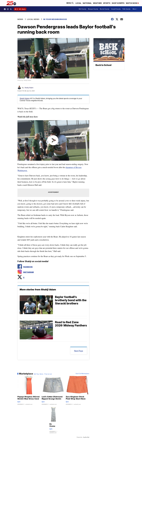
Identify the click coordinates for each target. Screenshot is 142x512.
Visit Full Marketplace (82, 373)
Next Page (78, 350)
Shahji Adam (29, 88)
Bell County (82, 9)
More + (135, 9)
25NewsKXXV (5, 9)
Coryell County (116, 9)
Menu (69, 3)
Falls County (126, 9)
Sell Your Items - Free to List (43, 374)
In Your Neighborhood (55, 19)
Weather (97, 3)
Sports (106, 3)
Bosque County (93, 9)
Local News (33, 19)
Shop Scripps (118, 3)
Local (78, 3)
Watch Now (132, 3)
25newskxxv (8, 9)
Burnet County (104, 9)
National (87, 3)
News (20, 19)
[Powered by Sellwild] (86, 437)
